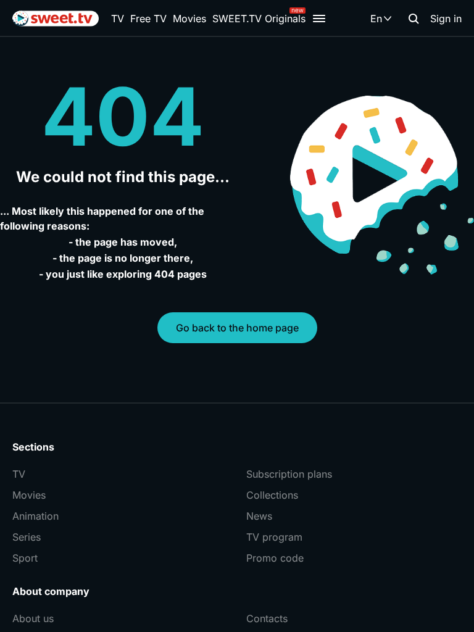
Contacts (267, 618)
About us (33, 618)
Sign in (446, 18)
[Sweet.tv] (55, 18)
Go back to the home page (237, 328)
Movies (189, 18)
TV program (274, 537)
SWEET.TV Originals (259, 18)
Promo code (275, 558)
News (259, 516)
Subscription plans (289, 474)
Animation (35, 516)
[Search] (413, 18)
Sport (25, 558)
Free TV (148, 18)
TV (117, 18)
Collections (272, 495)
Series (26, 537)
